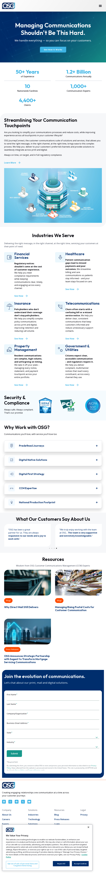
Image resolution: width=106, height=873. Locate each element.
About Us (6, 814)
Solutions (33, 824)
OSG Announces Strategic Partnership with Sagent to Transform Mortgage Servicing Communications (27, 659)
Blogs (8, 600)
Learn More (10, 162)
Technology (34, 819)
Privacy (84, 814)
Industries (33, 814)
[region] (47, 847)
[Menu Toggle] (100, 5)
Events (5, 824)
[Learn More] (19, 162)
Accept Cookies (80, 863)
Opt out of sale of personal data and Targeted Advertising (22, 864)
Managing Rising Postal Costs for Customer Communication (74, 608)
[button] (49, 548)
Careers (6, 819)
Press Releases (12, 649)
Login (57, 824)
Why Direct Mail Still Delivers (21, 607)
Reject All (61, 863)
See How (18, 295)
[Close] (88, 827)
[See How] (26, 295)
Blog (56, 814)
